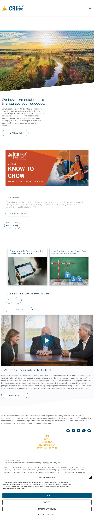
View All (19, 309)
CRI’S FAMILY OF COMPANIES (47, 448)
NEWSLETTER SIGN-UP (47, 445)
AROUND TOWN (47, 442)
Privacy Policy (51, 514)
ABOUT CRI (47, 439)
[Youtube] (89, 430)
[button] (90, 477)
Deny (47, 502)
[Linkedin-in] (78, 430)
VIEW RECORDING (19, 213)
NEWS (47, 436)
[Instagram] (73, 430)
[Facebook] (68, 430)
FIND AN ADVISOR (15, 133)
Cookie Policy (41, 514)
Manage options (47, 509)
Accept (47, 495)
